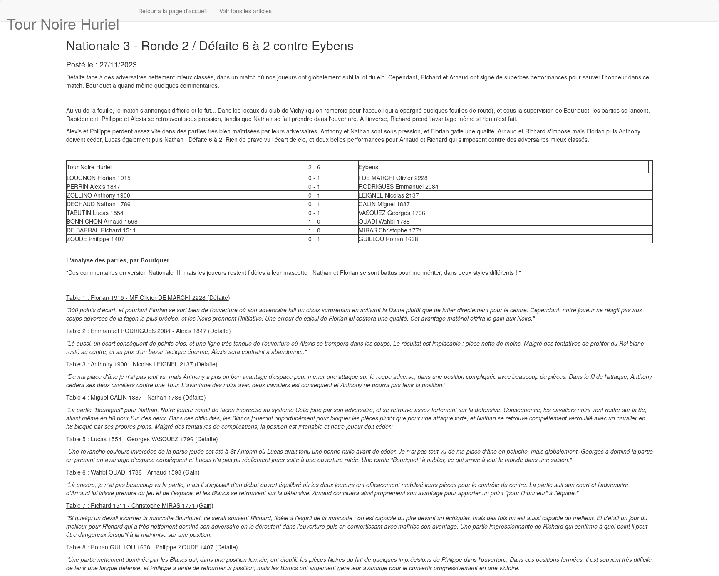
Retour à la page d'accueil (172, 11)
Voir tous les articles (245, 11)
